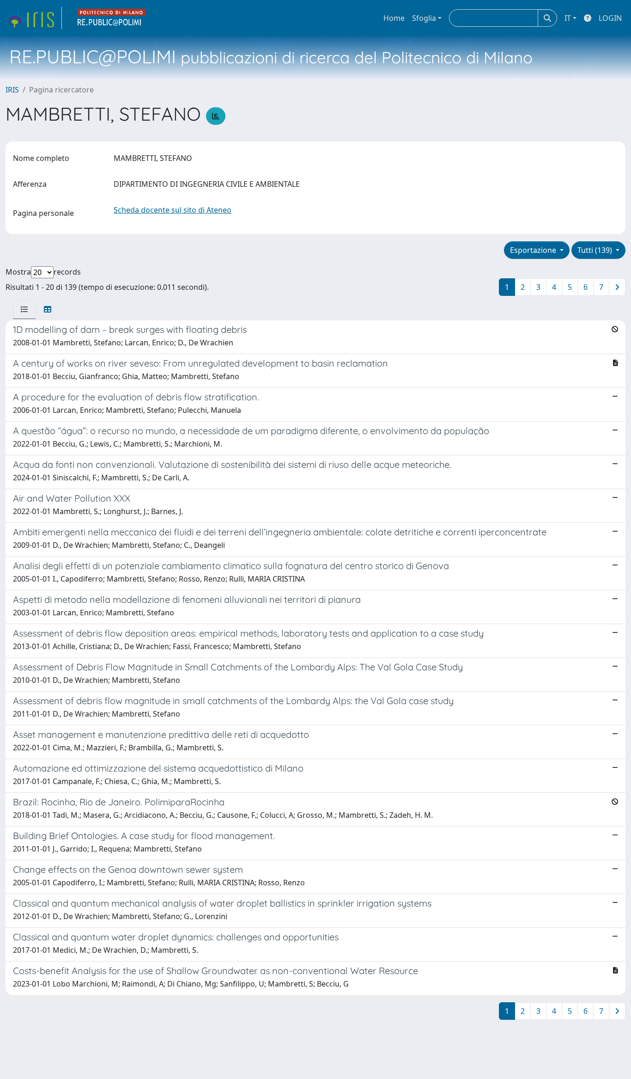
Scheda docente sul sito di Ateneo (172, 210)
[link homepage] (34, 18)
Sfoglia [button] (424, 18)
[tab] (24, 309)
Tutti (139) (595, 250)
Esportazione (534, 250)
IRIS (12, 90)
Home (394, 18)
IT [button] (567, 18)
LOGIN (610, 18)
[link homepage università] (111, 18)
